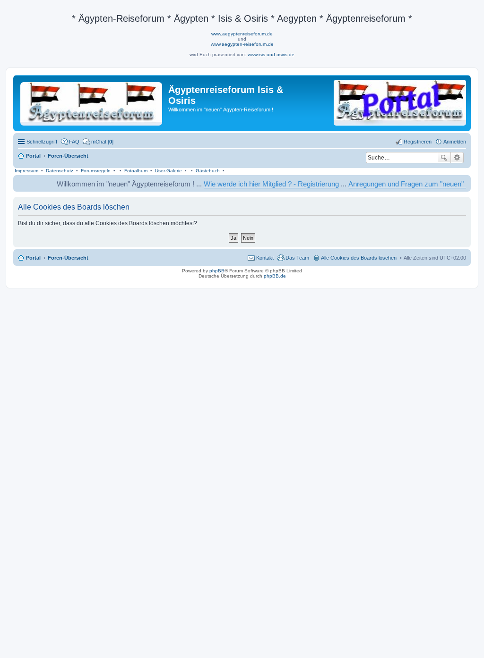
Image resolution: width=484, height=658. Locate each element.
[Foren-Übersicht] (92, 102)
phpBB (217, 270)
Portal (33, 156)
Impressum (26, 170)
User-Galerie (168, 170)
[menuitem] (98, 141)
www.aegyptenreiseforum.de (242, 33)
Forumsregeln (96, 170)
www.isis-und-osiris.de (271, 54)
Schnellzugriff (41, 141)
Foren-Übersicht (68, 258)
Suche (444, 157)
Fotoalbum (135, 170)
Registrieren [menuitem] (418, 141)
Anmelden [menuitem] (454, 141)
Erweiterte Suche (457, 157)
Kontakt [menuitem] (265, 258)
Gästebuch (208, 170)
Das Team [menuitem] (297, 258)
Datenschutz (59, 170)
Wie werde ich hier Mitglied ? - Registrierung (261, 184)
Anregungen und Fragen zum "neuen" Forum (407, 184)
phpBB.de (275, 275)
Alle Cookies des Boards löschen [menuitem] (359, 258)
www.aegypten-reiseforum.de (242, 44)
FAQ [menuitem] (74, 141)
